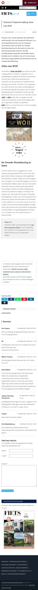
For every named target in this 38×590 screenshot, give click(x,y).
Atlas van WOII (16, 71)
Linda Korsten (6, 313)
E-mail (4, 456)
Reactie (5, 464)
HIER (3, 97)
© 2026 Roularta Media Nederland (12, 582)
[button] (30, 3)
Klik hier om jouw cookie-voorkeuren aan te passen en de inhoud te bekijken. (17, 271)
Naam (4, 451)
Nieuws (34, 32)
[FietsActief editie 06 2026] (19, 529)
